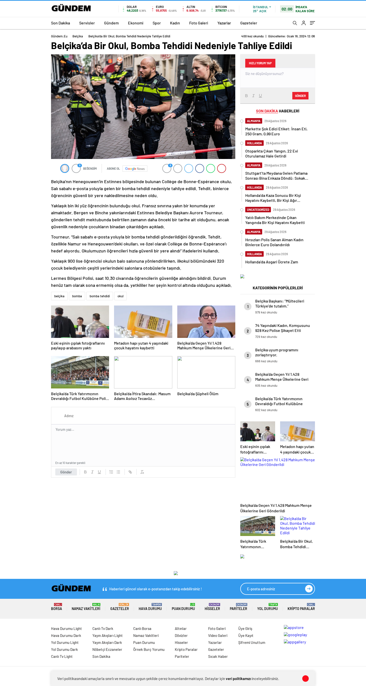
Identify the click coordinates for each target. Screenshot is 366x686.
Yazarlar (224, 22)
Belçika (77, 36)
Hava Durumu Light (66, 628)
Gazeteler (248, 22)
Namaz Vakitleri (86, 607)
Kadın (175, 22)
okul (120, 296)
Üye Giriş (245, 628)
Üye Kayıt (245, 635)
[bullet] (118, 472)
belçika (59, 296)
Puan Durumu (183, 607)
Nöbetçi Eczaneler (107, 649)
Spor (157, 22)
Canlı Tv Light (62, 656)
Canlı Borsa (142, 628)
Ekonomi (135, 22)
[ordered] (111, 472)
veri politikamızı (238, 678)
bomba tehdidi (100, 296)
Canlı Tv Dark (102, 628)
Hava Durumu (150, 607)
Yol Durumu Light (65, 642)
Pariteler (238, 607)
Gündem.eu (59, 36)
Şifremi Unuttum (251, 642)
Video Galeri (217, 635)
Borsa (56, 607)
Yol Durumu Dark (64, 649)
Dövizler (181, 635)
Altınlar (181, 628)
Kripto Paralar (301, 607)
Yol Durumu (267, 607)
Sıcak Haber (218, 656)
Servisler (87, 22)
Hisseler (212, 607)
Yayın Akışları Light (107, 635)
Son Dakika (60, 22)
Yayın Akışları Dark (107, 642)
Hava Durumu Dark (66, 635)
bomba (77, 296)
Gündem (111, 22)
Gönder (66, 472)
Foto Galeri (198, 22)
